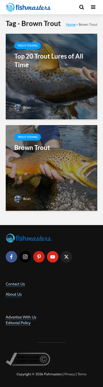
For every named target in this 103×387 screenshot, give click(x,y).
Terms (82, 374)
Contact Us (15, 283)
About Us (14, 294)
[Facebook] (11, 256)
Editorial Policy (18, 322)
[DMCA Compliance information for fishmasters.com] (28, 358)
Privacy (69, 374)
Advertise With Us (21, 317)
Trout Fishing (27, 45)
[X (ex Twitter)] (66, 256)
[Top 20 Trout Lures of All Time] (51, 76)
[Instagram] (25, 256)
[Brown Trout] (51, 167)
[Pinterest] (39, 256)
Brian (26, 107)
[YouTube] (52, 256)
